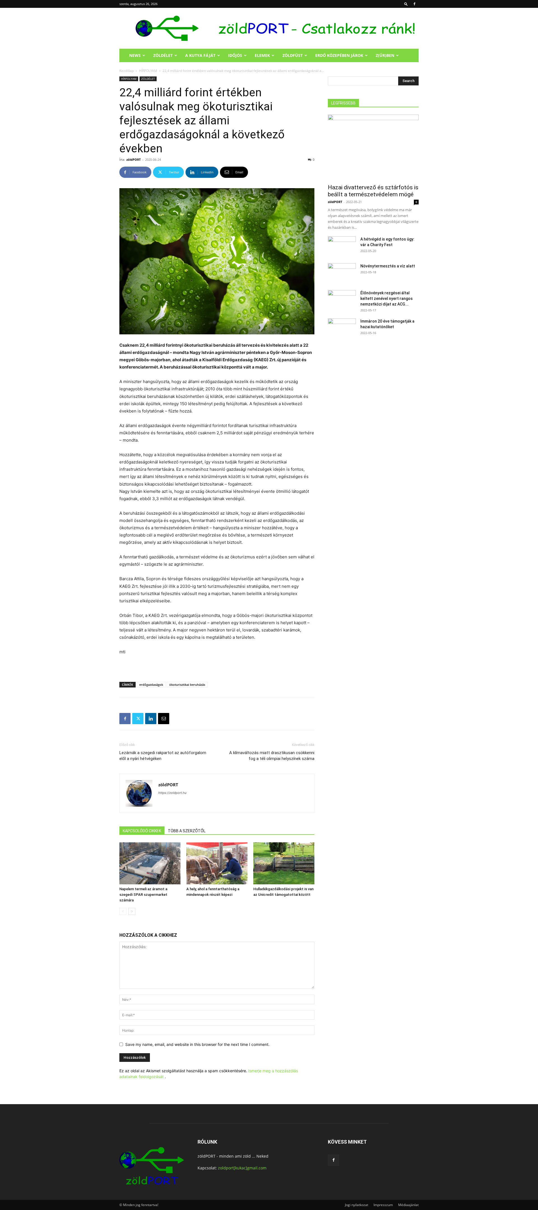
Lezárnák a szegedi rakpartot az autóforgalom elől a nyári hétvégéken (162, 755)
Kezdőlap (126, 70)
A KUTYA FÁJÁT (200, 55)
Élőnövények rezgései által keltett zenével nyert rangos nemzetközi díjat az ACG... (386, 298)
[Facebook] (414, 4)
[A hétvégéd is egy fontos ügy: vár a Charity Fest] (342, 246)
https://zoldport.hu (172, 793)
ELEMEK (262, 55)
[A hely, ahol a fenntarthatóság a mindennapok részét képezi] (216, 863)
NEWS (135, 55)
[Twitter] (137, 718)
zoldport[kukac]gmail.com (242, 1168)
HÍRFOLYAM (148, 70)
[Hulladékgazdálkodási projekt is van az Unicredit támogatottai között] (283, 863)
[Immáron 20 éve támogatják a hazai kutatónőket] (342, 328)
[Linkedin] (150, 718)
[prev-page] (122, 911)
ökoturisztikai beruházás (187, 684)
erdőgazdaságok (151, 684)
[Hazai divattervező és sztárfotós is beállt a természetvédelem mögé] (373, 147)
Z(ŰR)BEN (385, 55)
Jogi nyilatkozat (356, 1204)
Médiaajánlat (408, 1204)
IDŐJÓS (235, 55)
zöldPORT (133, 159)
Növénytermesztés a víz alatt (387, 266)
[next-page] (131, 911)
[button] (406, 4)
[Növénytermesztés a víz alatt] (342, 273)
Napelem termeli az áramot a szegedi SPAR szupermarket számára (143, 894)
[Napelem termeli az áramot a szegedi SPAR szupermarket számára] (149, 863)
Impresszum (383, 1204)
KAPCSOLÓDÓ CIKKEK (142, 831)
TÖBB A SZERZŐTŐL (186, 831)
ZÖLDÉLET (163, 55)
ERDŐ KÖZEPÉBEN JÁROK (339, 55)
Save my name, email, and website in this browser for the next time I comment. (197, 1044)
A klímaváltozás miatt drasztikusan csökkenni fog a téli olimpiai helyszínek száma (271, 755)
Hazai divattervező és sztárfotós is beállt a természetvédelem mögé (373, 191)
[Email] (163, 718)
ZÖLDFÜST (292, 55)
